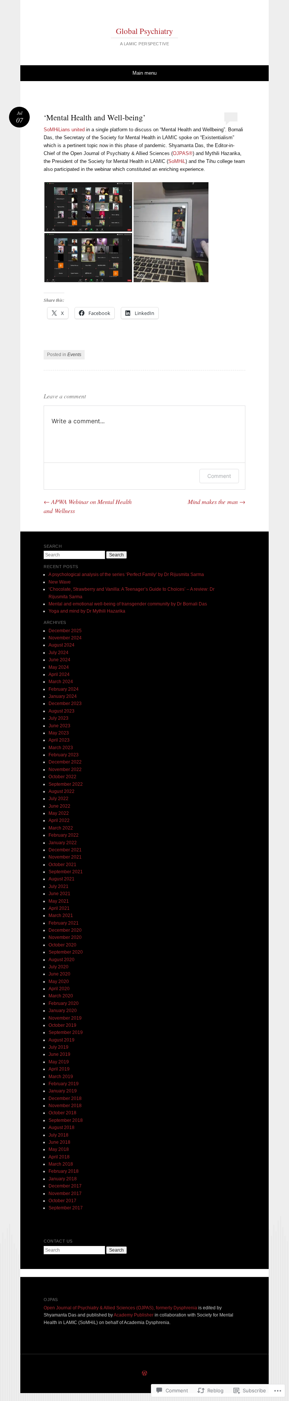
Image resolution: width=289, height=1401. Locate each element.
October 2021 (62, 864)
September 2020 (66, 952)
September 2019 (66, 1032)
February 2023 (64, 754)
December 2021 (65, 850)
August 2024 (62, 645)
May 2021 (59, 901)
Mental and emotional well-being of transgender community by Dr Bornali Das (128, 604)
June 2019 (59, 1054)
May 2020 (59, 981)
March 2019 (61, 1076)
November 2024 (65, 638)
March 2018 (61, 1164)
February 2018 (64, 1171)
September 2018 (66, 1120)
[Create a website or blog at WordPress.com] (144, 1373)
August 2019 (62, 1040)
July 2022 (58, 798)
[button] (88, 206)
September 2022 (66, 784)
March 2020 (61, 996)
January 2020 (63, 1010)
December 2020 (65, 930)
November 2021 (65, 857)
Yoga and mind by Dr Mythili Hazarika (87, 611)
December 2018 (65, 1098)
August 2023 (62, 711)
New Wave (60, 582)
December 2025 (65, 630)
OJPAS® (183, 153)
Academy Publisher (134, 1315)
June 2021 (59, 893)
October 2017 (62, 1200)
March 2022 (61, 828)
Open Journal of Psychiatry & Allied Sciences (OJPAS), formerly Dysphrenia (120, 1307)
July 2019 (58, 1047)
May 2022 (59, 813)
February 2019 (64, 1083)
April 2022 (59, 820)
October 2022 (62, 776)
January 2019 (63, 1091)
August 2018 (62, 1127)
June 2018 (59, 1142)
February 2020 (64, 1003)
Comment (219, 476)
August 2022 (62, 791)
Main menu (144, 73)
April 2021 (59, 908)
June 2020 (59, 974)
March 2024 (61, 681)
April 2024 (59, 674)
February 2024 (64, 689)
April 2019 (59, 1069)
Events (74, 354)
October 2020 (62, 945)
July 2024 (58, 652)
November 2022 (65, 769)
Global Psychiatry (144, 31)
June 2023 (59, 725)
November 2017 (65, 1193)
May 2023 (59, 733)
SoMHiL (177, 161)
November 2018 (65, 1105)
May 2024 (59, 667)
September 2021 (66, 871)
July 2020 (58, 966)
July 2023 (58, 718)
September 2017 (66, 1208)
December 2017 (65, 1186)
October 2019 (62, 1025)
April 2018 (59, 1157)
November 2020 (65, 937)
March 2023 (61, 747)
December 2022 (65, 762)
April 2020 (59, 988)
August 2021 (62, 879)
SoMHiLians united (64, 129)
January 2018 (63, 1178)
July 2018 (58, 1135)
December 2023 (65, 703)
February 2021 (64, 923)
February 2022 (64, 835)
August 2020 (62, 959)
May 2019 (59, 1062)
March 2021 (61, 915)
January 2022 (63, 842)
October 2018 (62, 1112)
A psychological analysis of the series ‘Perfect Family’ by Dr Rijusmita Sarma (126, 574)
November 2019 (65, 1018)
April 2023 (59, 740)
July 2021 (58, 886)
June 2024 (59, 659)
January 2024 (63, 696)
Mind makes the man (216, 501)
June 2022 (59, 806)
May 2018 (59, 1149)
